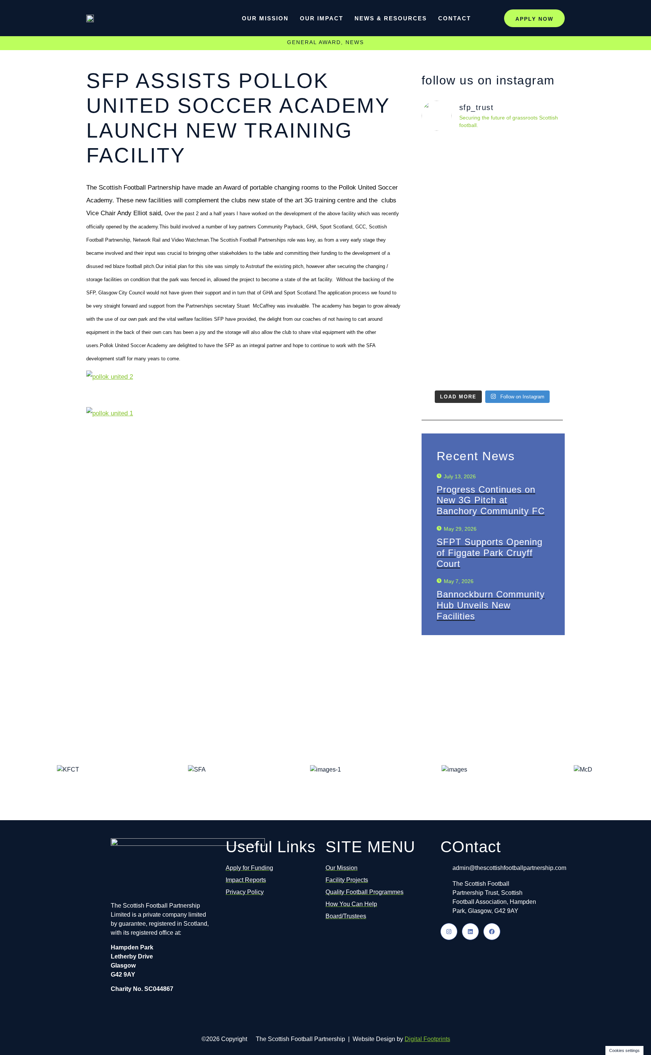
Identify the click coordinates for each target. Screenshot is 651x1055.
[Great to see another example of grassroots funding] (456, 244)
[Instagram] (448, 931)
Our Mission (265, 18)
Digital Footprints (427, 1039)
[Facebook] (491, 931)
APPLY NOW (534, 19)
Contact (454, 18)
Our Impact (321, 18)
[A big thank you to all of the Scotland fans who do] (528, 262)
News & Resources (391, 18)
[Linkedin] (470, 931)
